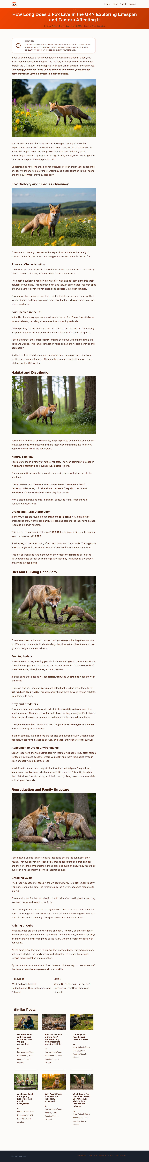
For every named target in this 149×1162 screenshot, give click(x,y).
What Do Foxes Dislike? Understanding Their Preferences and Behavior (31, 985)
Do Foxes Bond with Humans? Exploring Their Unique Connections (24, 1039)
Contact (132, 4)
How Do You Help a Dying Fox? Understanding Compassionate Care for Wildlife (53, 1039)
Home (107, 4)
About (123, 4)
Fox (74, 9)
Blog (115, 4)
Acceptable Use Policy (106, 1155)
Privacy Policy (81, 1155)
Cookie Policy (92, 1155)
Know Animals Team (55, 26)
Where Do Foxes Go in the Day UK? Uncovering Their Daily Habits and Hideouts (72, 985)
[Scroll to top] (143, 1145)
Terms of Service (120, 1155)
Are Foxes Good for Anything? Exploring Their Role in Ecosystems (25, 1099)
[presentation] (26, 1022)
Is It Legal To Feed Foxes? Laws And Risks (80, 1037)
